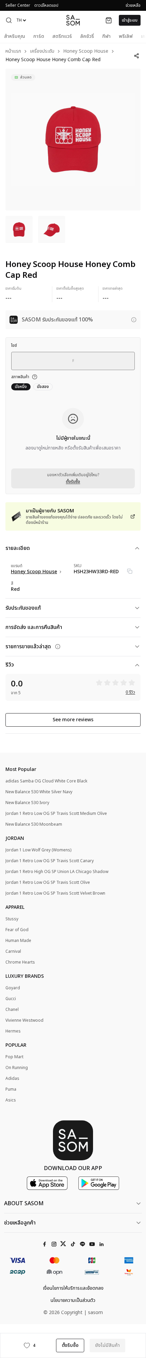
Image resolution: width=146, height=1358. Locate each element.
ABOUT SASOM (23, 1203)
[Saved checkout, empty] (109, 20)
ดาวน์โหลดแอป (46, 5)
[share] (136, 56)
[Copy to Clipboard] (129, 571)
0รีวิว (130, 692)
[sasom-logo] (73, 20)
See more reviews (73, 719)
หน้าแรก (13, 51)
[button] (8, 20)
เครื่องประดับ (42, 51)
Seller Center (17, 5)
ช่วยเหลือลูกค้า (20, 1223)
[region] (73, 139)
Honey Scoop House (85, 51)
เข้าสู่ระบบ (130, 20)
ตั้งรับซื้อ (73, 481)
